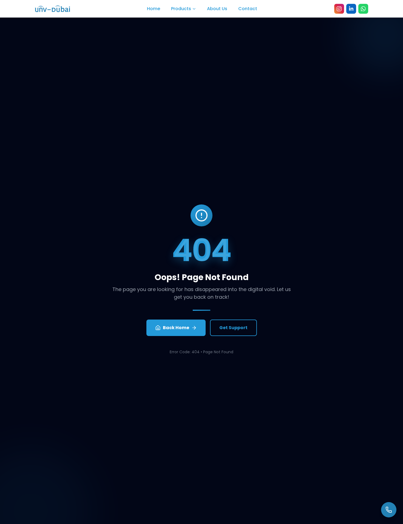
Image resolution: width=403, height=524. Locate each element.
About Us (217, 8)
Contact (247, 8)
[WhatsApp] (363, 9)
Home (153, 8)
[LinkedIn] (351, 9)
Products (181, 8)
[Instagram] (339, 9)
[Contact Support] (388, 509)
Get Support (233, 327)
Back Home (176, 327)
